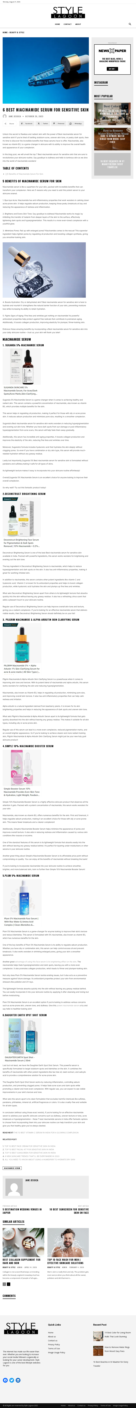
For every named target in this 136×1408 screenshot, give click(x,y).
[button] (130, 24)
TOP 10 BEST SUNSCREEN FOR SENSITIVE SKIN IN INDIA (30, 1153)
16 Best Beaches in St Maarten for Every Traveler (112, 164)
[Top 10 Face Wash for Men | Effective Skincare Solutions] (68, 1242)
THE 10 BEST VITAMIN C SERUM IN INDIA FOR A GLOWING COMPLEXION (46, 1132)
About (78, 24)
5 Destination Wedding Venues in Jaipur (22, 1211)
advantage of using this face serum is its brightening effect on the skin (45, 962)
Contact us (52, 1340)
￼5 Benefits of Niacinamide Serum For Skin (24, 174)
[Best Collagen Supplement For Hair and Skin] (23, 1242)
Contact (68, 24)
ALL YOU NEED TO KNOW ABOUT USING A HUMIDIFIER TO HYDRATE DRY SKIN (40, 1159)
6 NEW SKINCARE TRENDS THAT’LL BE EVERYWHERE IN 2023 (32, 1156)
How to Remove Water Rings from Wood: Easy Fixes (112, 139)
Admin (19, 1267)
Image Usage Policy (56, 1352)
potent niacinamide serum (68, 1005)
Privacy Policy (54, 1344)
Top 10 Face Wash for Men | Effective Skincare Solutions (65, 1261)
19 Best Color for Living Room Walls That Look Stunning (112, 113)
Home (57, 24)
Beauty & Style (17, 32)
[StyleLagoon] (68, 13)
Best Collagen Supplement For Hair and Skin (22, 1261)
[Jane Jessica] (5, 116)
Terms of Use (54, 1348)
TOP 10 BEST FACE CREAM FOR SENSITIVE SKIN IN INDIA (30, 1146)
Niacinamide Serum (12, 1168)
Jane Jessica (15, 116)
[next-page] (8, 1284)
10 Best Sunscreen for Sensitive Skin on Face (69, 1211)
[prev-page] (4, 1284)
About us (52, 1336)
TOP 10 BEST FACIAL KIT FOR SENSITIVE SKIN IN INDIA (29, 1149)
